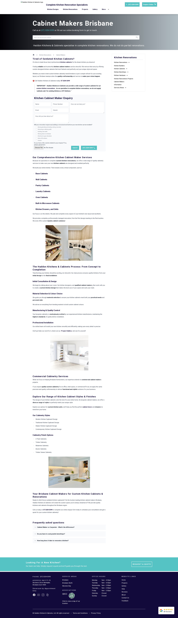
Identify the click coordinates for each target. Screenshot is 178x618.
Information (117, 85)
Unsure (40, 140)
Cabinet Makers (119, 82)
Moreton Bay (66, 586)
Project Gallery (66, 331)
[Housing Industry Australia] (71, 596)
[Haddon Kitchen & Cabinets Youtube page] (38, 594)
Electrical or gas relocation (45, 136)
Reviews (125, 592)
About (124, 595)
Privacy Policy (96, 613)
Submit (75, 148)
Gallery (95, 9)
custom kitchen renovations (45, 88)
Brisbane (65, 580)
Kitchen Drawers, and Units (47, 209)
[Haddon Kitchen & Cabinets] (32, 7)
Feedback (125, 601)
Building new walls (42, 131)
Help (123, 589)
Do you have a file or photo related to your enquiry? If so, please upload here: (50, 144)
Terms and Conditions (80, 613)
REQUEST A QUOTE (142, 564)
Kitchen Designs (53, 9)
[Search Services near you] (137, 37)
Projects (85, 9)
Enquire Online (148, 4)
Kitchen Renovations (70, 9)
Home (124, 580)
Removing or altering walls (44, 129)
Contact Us (125, 598)
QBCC (64, 594)
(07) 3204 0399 (133, 4)
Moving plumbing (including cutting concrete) (49, 127)
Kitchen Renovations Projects (123, 79)
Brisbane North (67, 583)
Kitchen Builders (119, 66)
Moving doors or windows (44, 133)
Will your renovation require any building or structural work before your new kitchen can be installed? (63, 124)
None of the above (42, 138)
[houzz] (47, 594)
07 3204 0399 (65, 81)
